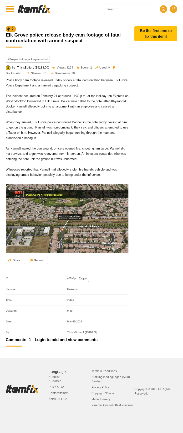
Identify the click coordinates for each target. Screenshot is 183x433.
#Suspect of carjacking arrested (28, 59)
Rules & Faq (57, 387)
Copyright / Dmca (103, 393)
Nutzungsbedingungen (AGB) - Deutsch (112, 379)
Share (16, 260)
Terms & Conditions (104, 371)
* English (54, 377)
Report (38, 260)
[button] (155, 33)
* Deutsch (55, 381)
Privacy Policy (101, 387)
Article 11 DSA (58, 399)
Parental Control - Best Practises (112, 405)
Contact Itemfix (58, 393)
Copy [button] (83, 278)
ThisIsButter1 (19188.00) (33, 67)
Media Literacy (101, 399)
